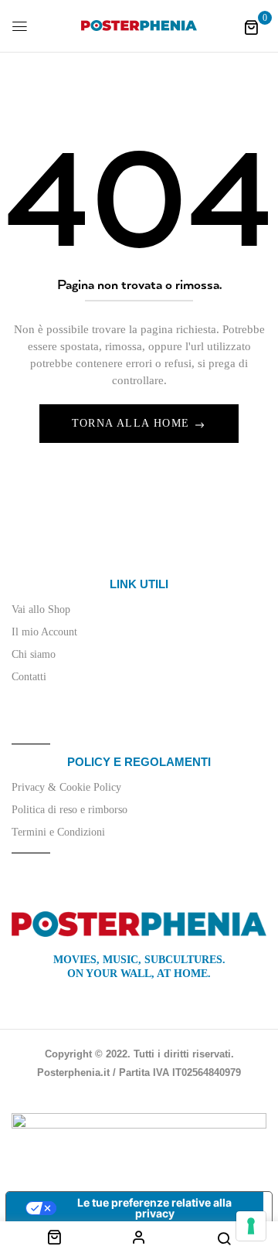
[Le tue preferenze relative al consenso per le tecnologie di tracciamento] (251, 1226)
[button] (251, 27)
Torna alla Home (133, 423)
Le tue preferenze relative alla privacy (154, 1208)
